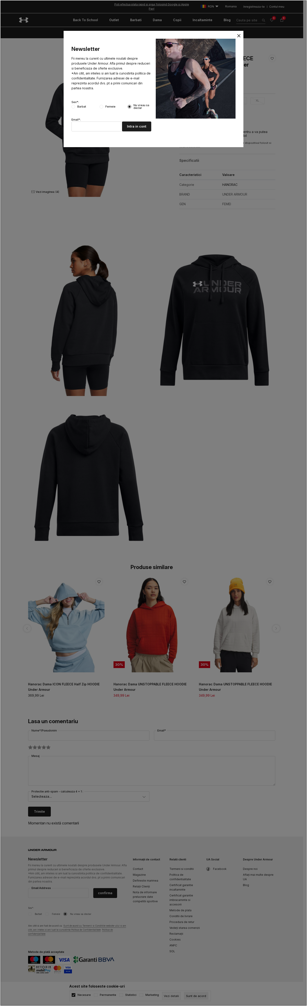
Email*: (76, 119)
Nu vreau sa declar (141, 106)
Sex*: (75, 102)
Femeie (110, 106)
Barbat (81, 106)
